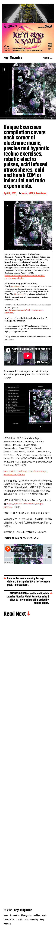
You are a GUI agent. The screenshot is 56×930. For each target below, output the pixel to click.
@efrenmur (19, 294)
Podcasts (7, 924)
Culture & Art (9, 920)
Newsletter (14, 916)
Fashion (36, 916)
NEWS (32, 193)
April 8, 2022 (10, 193)
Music (24, 193)
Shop (42, 920)
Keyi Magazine (13, 58)
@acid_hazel (15, 286)
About (6, 916)
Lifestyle (19, 920)
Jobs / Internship (31, 920)
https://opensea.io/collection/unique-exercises (24, 311)
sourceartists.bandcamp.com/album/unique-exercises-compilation (25, 277)
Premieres (41, 193)
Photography (26, 916)
